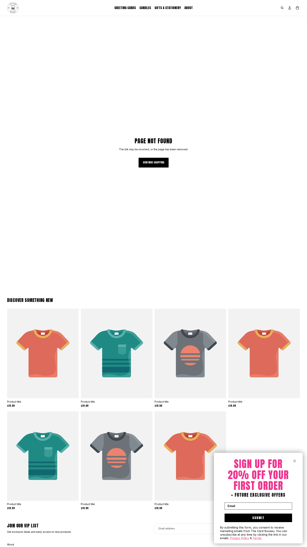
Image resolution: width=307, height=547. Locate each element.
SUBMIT (258, 517)
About (10, 544)
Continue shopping (153, 162)
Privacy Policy (239, 538)
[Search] (282, 8)
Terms (257, 538)
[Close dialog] (294, 461)
